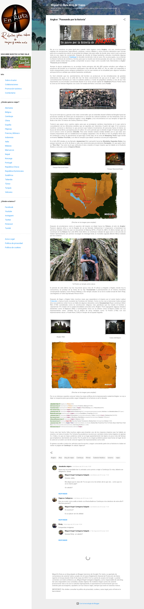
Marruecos (9, 150)
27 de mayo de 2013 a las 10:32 (99, 531)
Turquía (8, 188)
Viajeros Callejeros (66, 498)
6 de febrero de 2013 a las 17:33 (99, 475)
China (7, 120)
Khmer (88, 458)
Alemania (9, 108)
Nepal (7, 154)
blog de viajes (69, 458)
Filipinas (8, 129)
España (8, 125)
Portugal (8, 163)
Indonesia (9, 137)
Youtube (8, 211)
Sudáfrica (9, 175)
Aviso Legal (10, 239)
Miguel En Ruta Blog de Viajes (68, 5)
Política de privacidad (14, 243)
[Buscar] (128, 6)
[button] (124, 19)
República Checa (12, 167)
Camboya (72, 57)
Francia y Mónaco (12, 133)
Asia (60, 458)
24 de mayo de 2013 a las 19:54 (72, 524)
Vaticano (8, 192)
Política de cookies (13, 247)
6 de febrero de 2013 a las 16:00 (82, 498)
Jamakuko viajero (65, 466)
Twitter (8, 220)
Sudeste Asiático (99, 458)
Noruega (8, 158)
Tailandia (54, 301)
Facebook (9, 207)
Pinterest (9, 224)
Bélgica (8, 112)
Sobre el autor (11, 80)
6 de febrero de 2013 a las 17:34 (99, 507)
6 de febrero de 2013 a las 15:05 (81, 466)
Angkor (53, 458)
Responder (63, 494)
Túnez (7, 184)
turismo (110, 458)
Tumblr (8, 228)
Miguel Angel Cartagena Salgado (77, 475)
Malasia (8, 146)
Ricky (61, 524)
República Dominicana (14, 171)
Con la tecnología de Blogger (89, 603)
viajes (118, 458)
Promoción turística (13, 89)
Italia (7, 141)
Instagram (9, 215)
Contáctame (10, 93)
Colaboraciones (11, 84)
